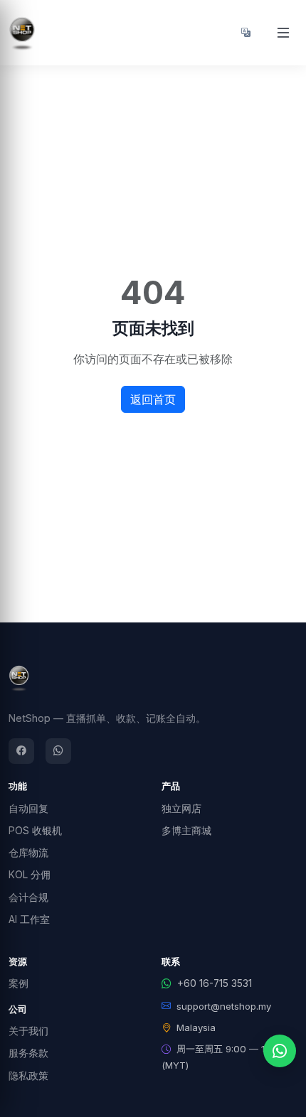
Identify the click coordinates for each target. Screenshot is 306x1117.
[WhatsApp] (58, 751)
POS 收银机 (35, 830)
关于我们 (28, 1031)
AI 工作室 (29, 919)
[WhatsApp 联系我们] (279, 1051)
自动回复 (28, 808)
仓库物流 (28, 852)
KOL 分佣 (30, 874)
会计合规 (28, 897)
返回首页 (153, 399)
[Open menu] (283, 32)
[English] (246, 32)
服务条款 (28, 1053)
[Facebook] (21, 751)
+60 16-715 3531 (214, 983)
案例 (18, 983)
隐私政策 (28, 1075)
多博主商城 (186, 830)
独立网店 (181, 808)
